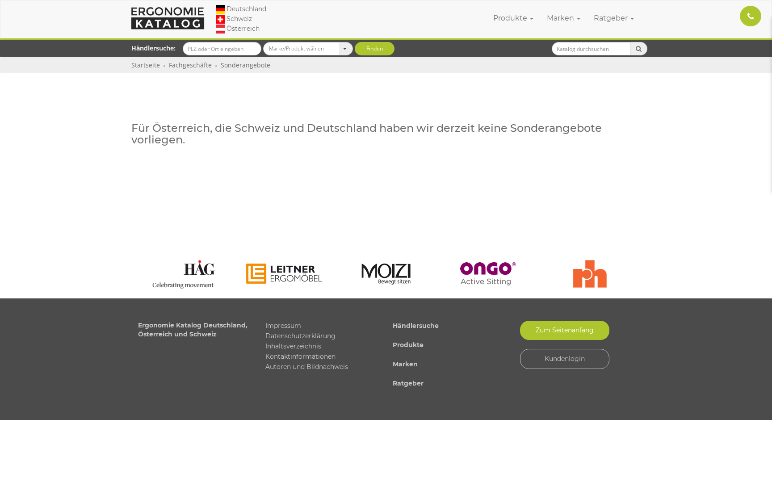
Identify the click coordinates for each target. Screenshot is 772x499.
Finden (374, 48)
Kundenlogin (565, 359)
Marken (561, 18)
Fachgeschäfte (190, 65)
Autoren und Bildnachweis (306, 367)
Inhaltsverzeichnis (293, 346)
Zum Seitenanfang (565, 330)
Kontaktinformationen (300, 356)
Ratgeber (611, 18)
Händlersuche (416, 326)
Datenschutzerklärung (300, 336)
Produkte (511, 18)
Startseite (145, 65)
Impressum (283, 326)
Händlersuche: (153, 48)
